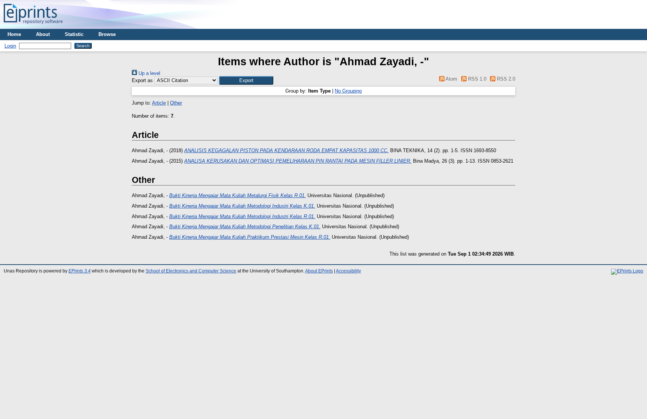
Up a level (148, 73)
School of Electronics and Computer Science (191, 271)
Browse (107, 34)
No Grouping (348, 91)
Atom (450, 79)
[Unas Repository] (33, 26)
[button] (246, 80)
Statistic (74, 34)
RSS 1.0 (476, 79)
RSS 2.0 (505, 79)
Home (14, 34)
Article (159, 103)
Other (176, 103)
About (43, 34)
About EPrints (319, 271)
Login (10, 46)
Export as (142, 80)
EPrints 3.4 (80, 271)
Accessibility (348, 271)
